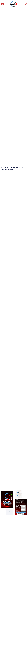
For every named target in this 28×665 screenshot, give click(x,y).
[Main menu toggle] (2, 4)
